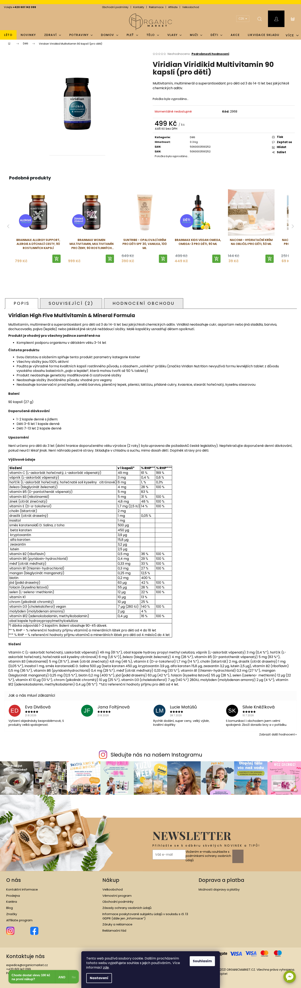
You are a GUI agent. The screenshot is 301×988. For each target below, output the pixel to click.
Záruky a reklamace (117, 924)
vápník (15, 477)
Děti (192, 137)
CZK (242, 19)
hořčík (15, 482)
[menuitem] (8, 35)
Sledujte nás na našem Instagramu (156, 754)
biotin (13, 577)
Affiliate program (19, 920)
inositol (14, 520)
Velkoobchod (190, 7)
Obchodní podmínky (115, 7)
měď (13, 563)
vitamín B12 (18, 616)
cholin (14, 511)
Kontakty (138, 7)
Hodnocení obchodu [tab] (144, 303)
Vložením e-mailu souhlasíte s (208, 856)
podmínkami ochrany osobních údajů (208, 858)
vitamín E (17, 506)
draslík (14, 515)
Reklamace (156, 7)
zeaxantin (18, 544)
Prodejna (13, 896)
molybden (18, 611)
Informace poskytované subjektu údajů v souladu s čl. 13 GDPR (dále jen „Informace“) (145, 916)
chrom (14, 601)
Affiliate (172, 7)
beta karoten (21, 530)
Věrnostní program (117, 896)
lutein (15, 549)
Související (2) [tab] (71, 303)
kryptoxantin (20, 535)
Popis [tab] (22, 303)
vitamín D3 (17, 606)
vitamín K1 (17, 597)
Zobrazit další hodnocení (277, 734)
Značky (11, 914)
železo (14, 487)
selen (13, 592)
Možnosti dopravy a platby (219, 889)
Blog (9, 908)
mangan (16, 573)
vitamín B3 (18, 496)
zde (106, 967)
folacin (14, 587)
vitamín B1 (17, 568)
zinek (13, 501)
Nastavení (99, 978)
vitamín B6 (18, 558)
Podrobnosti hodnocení (210, 54)
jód (12, 582)
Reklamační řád (114, 931)
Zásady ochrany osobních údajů (126, 908)
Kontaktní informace (22, 889)
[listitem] (38, 226)
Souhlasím (202, 961)
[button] (289, 976)
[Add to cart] (56, 259)
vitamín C (17, 472)
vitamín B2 (18, 554)
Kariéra (11, 902)
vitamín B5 (18, 491)
